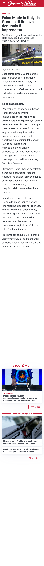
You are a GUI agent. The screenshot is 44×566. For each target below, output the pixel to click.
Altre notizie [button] (34, 458)
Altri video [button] (35, 407)
